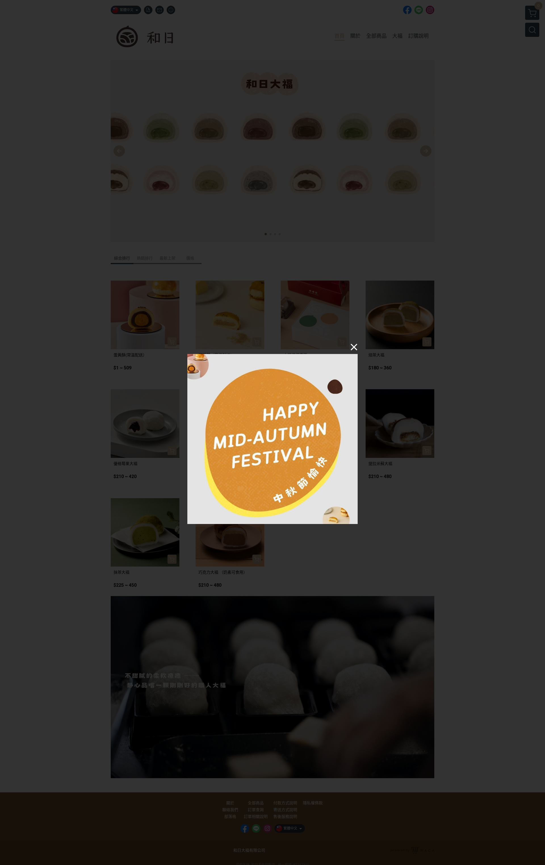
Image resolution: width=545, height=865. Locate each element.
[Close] (354, 346)
